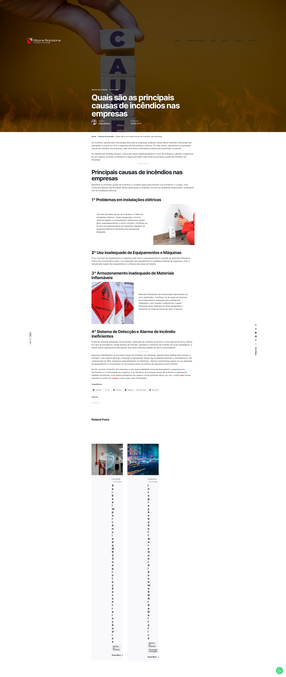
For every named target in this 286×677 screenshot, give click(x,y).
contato (114, 378)
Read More (116, 655)
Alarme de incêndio (99, 90)
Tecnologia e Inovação (153, 650)
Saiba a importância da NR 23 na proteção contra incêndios (113, 563)
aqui (182, 375)
